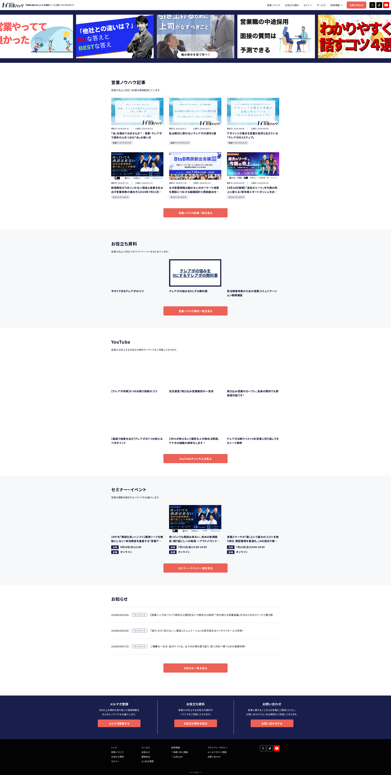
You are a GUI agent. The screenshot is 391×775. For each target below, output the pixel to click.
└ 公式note (177, 756)
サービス (321, 5)
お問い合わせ (356, 5)
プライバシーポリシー (218, 747)
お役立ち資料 (292, 5)
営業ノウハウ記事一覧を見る (195, 213)
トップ (114, 747)
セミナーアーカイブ (120, 197)
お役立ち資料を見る (195, 723)
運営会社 (145, 756)
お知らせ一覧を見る (195, 668)
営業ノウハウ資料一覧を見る (195, 311)
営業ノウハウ (274, 5)
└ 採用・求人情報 (179, 752)
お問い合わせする (271, 723)
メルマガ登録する (119, 723)
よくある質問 (147, 761)
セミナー (307, 5)
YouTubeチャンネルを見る (195, 459)
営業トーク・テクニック (122, 142)
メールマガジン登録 (217, 752)
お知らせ (145, 752)
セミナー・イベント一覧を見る (195, 568)
